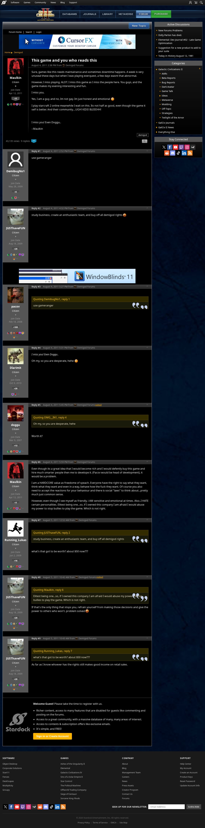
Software (15, 2)
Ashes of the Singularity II (73, 763)
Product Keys (186, 776)
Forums (125, 798)
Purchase (161, 14)
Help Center (185, 763)
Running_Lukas (15, 540)
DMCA (113, 822)
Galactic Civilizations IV (71, 772)
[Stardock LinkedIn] (184, 153)
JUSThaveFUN (15, 228)
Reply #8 (36, 577)
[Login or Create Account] (190, 2)
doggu (15, 425)
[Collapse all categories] (200, 68)
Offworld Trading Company (73, 789)
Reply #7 (36, 520)
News (53, 2)
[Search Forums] (201, 2)
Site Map (123, 822)
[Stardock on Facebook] (170, 147)
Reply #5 (36, 404)
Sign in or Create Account (52, 736)
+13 (15, 445)
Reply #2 (36, 208)
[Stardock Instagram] (187, 147)
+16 (15, 560)
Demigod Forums (75, 65)
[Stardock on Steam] (193, 147)
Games (27, 2)
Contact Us (127, 794)
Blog (62, 2)
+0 (15, 191)
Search (29, 31)
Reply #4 (36, 347)
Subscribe (194, 806)
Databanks (69, 14)
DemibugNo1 (15, 171)
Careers (125, 776)
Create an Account (188, 772)
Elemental (65, 768)
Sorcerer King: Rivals (70, 798)
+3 (15, 98)
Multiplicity (8, 785)
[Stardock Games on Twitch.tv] (181, 147)
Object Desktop (10, 763)
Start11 (6, 772)
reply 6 (59, 590)
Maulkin (15, 78)
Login (38, 31)
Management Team (131, 772)
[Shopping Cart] (195, 2)
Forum (143, 14)
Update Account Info (190, 785)
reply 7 (68, 651)
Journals (89, 14)
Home (7, 52)
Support (73, 2)
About (125, 763)
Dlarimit (15, 368)
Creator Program (130, 789)
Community (40, 2)
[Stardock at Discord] (173, 153)
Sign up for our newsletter (129, 806)
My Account (185, 768)
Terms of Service (100, 822)
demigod (142, 135)
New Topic (139, 25)
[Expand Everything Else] (156, 132)
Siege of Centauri (69, 794)
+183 (15, 327)
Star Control (66, 781)
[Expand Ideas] (160, 96)
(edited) (98, 404)
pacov (15, 306)
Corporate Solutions (12, 768)
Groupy (6, 789)
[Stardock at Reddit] (167, 153)
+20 (15, 248)
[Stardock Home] (4, 2)
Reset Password (187, 781)
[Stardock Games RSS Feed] (190, 153)
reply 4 (62, 417)
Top (147, 151)
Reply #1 (36, 151)
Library (107, 14)
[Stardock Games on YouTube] (175, 147)
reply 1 (66, 299)
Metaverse (126, 14)
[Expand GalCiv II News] (156, 127)
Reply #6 (36, 462)
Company (128, 758)
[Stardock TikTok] (178, 153)
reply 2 (66, 532)
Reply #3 (36, 286)
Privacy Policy (84, 822)
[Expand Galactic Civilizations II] (156, 69)
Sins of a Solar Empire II (72, 776)
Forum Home (15, 31)
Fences (6, 776)
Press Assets (128, 785)
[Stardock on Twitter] (164, 147)
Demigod (18, 52)
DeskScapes (8, 781)
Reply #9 (36, 638)
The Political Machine (71, 785)
